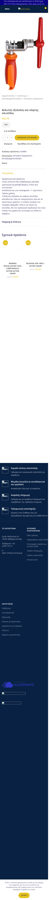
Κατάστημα (22, 96)
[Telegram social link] (18, 163)
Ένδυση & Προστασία (11, 621)
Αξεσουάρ (6, 617)
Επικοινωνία (32, 559)
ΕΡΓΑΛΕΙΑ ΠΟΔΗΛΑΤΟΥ (33, 99)
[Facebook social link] (9, 163)
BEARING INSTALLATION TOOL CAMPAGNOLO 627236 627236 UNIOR (13, 440)
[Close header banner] (45, 2)
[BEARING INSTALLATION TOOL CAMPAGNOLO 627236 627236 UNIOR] (12, 336)
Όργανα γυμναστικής (11, 634)
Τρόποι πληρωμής (34, 551)
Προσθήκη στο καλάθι (27, 137)
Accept (24, 895)
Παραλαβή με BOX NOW (37, 539)
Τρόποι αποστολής (35, 555)
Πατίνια (5, 630)
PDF (6, 124)
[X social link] (12, 163)
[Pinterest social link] (15, 163)
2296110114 (42, 515)
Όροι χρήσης (32, 535)
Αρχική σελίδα (8, 96)
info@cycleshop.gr (14, 553)
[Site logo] (24, 9)
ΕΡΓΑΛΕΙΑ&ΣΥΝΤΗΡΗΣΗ (11, 99)
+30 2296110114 (8, 544)
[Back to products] (6, 104)
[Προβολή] (7, 87)
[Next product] (9, 104)
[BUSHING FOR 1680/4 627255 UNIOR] (35, 336)
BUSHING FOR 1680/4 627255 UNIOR (35, 436)
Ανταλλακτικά (8, 612)
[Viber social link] (21, 163)
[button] (20, 247)
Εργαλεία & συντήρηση (12, 626)
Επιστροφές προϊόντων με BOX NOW (37, 545)
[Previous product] (3, 104)
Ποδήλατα (6, 608)
